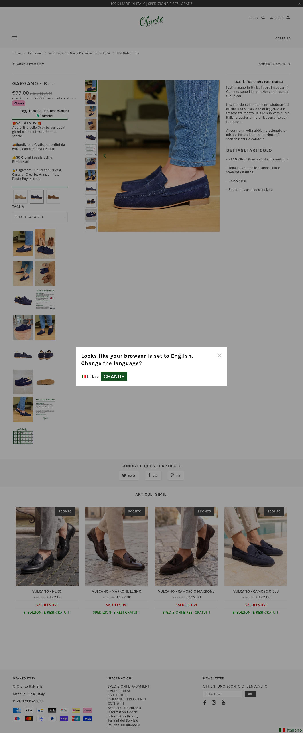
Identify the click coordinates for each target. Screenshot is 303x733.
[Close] (219, 355)
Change (114, 376)
